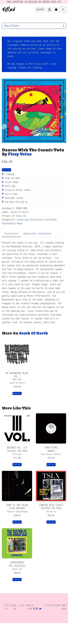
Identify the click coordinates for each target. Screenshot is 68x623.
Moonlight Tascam (13, 198)
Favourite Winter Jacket (17, 190)
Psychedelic (9, 223)
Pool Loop (9, 186)
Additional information (37, 233)
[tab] (11, 233)
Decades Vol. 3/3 (17, 447)
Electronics (37, 219)
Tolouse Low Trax (17, 451)
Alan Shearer (17, 508)
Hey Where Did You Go (15, 202)
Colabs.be (13, 607)
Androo (51, 451)
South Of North (19, 212)
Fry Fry (17, 379)
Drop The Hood (12, 178)
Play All (6, 170)
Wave (19, 223)
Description (11, 233)
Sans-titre (51, 447)
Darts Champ (10, 194)
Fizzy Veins (20, 154)
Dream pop (22, 219)
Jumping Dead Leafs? (51, 505)
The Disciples (17, 565)
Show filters (11, 25)
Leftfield (50, 219)
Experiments (17, 562)
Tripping (9, 174)
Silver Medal (11, 182)
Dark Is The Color (17, 505)
